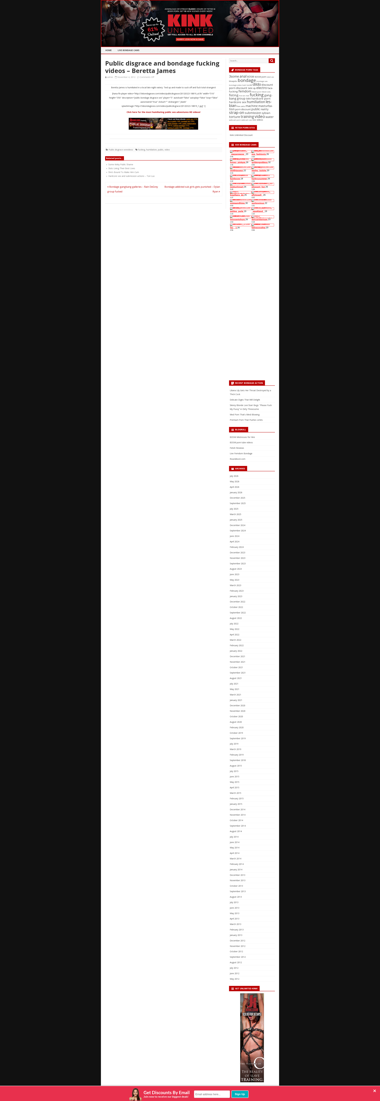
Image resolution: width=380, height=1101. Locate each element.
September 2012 (238, 956)
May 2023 (234, 579)
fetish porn (256, 92)
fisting (233, 95)
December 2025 (237, 497)
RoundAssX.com (237, 458)
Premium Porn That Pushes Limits (246, 419)
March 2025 (235, 514)
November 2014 (237, 814)
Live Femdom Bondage (241, 453)
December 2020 (237, 705)
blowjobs (233, 81)
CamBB (249, 85)
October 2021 (236, 667)
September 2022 (238, 612)
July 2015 (234, 771)
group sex (244, 98)
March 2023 (235, 585)
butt (244, 85)
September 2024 (238, 530)
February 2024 (237, 547)
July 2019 (234, 743)
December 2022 (237, 601)
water (270, 117)
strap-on (236, 112)
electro (261, 87)
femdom (244, 91)
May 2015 (234, 782)
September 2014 (238, 825)
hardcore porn (260, 98)
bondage (247, 80)
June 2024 (234, 536)
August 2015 (236, 765)
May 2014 (234, 847)
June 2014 (234, 842)
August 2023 (236, 568)
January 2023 (236, 596)
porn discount (243, 109)
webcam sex (246, 120)
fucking (141, 149)
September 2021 (238, 672)
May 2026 (234, 481)
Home (108, 50)
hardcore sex (237, 102)
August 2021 (236, 678)
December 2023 (237, 552)
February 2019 (237, 754)
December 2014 (237, 809)
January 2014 (236, 869)
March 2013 (235, 924)
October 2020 (236, 716)
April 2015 (234, 787)
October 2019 (236, 732)
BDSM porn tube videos (241, 442)
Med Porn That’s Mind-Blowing (244, 414)
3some (234, 76)
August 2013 (236, 896)
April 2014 (234, 853)
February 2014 (237, 864)
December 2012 (237, 940)
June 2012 (234, 973)
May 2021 (234, 689)
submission (253, 113)
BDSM (250, 76)
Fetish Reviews (237, 448)
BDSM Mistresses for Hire (242, 437)
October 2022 (236, 607)
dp (254, 88)
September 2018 (238, 760)
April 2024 (234, 541)
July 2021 (234, 683)
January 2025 (236, 519)
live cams (241, 106)
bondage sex (261, 81)
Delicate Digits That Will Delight (245, 399)
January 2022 (236, 650)
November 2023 (237, 558)
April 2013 (234, 918)
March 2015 (235, 793)
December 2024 (237, 525)
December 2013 (237, 875)
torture (234, 117)
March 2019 (235, 749)
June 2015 (234, 776)
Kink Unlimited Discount (241, 135)
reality (265, 109)
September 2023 (238, 563)
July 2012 (234, 967)
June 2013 (234, 907)
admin (110, 77)
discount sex (244, 88)
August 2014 (236, 831)
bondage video (235, 85)
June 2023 (234, 574)
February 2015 (237, 798)
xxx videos (257, 119)
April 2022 (234, 634)
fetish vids (266, 92)
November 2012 (237, 946)
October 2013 (236, 885)
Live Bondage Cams (128, 50)
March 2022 (235, 639)
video (167, 149)
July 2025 (234, 508)
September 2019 (238, 738)
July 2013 (234, 902)
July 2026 (234, 476)
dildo (257, 84)
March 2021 (235, 694)
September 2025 (238, 503)
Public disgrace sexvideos (121, 149)
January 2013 (236, 935)
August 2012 (236, 962)
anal (243, 76)
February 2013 (237, 929)
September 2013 (238, 891)
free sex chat (244, 96)
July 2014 (234, 836)
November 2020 (237, 711)
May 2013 (234, 913)
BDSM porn (260, 76)
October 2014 (236, 820)
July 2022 (234, 623)
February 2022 (237, 645)
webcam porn (235, 120)
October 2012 (236, 951)
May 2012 (234, 978)
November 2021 (237, 661)
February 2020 (237, 727)
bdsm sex (270, 77)
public (160, 149)
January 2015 (236, 804)
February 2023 (237, 590)
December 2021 (237, 656)
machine (252, 106)
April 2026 (234, 487)
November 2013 (237, 880)
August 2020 (236, 722)
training (247, 116)
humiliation (151, 149)
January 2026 (236, 492)
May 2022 (234, 629)
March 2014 (235, 858)
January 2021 (236, 700)
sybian (266, 113)
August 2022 (236, 618)
